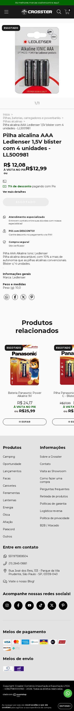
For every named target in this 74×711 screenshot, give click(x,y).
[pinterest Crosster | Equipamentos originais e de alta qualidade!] (63, 605)
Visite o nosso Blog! (21, 581)
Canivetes (9, 485)
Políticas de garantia (53, 503)
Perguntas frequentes (54, 489)
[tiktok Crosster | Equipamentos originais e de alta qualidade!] (40, 605)
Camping (9, 456)
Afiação (8, 522)
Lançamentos (12, 471)
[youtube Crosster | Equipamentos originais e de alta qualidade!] (29, 605)
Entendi (65, 706)
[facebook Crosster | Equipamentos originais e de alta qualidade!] (18, 605)
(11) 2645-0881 (18, 563)
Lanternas (9, 500)
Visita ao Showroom (53, 471)
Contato (45, 464)
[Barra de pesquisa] (59, 12)
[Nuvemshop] (15, 696)
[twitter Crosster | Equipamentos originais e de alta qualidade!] (52, 605)
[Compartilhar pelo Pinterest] (32, 299)
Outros (7, 536)
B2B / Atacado (49, 525)
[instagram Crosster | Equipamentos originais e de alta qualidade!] (7, 605)
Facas (6, 478)
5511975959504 (18, 556)
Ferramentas (11, 493)
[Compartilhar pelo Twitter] (23, 299)
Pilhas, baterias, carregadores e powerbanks (32, 118)
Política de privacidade (54, 518)
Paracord (9, 529)
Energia (8, 507)
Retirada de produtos (54, 496)
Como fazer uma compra (51, 480)
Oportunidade (12, 464)
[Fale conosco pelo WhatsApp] (68, 693)
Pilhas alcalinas (12, 121)
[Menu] (6, 12)
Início (6, 114)
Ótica (6, 514)
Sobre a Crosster (51, 456)
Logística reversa (51, 511)
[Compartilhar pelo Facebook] (15, 299)
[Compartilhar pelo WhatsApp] (6, 297)
